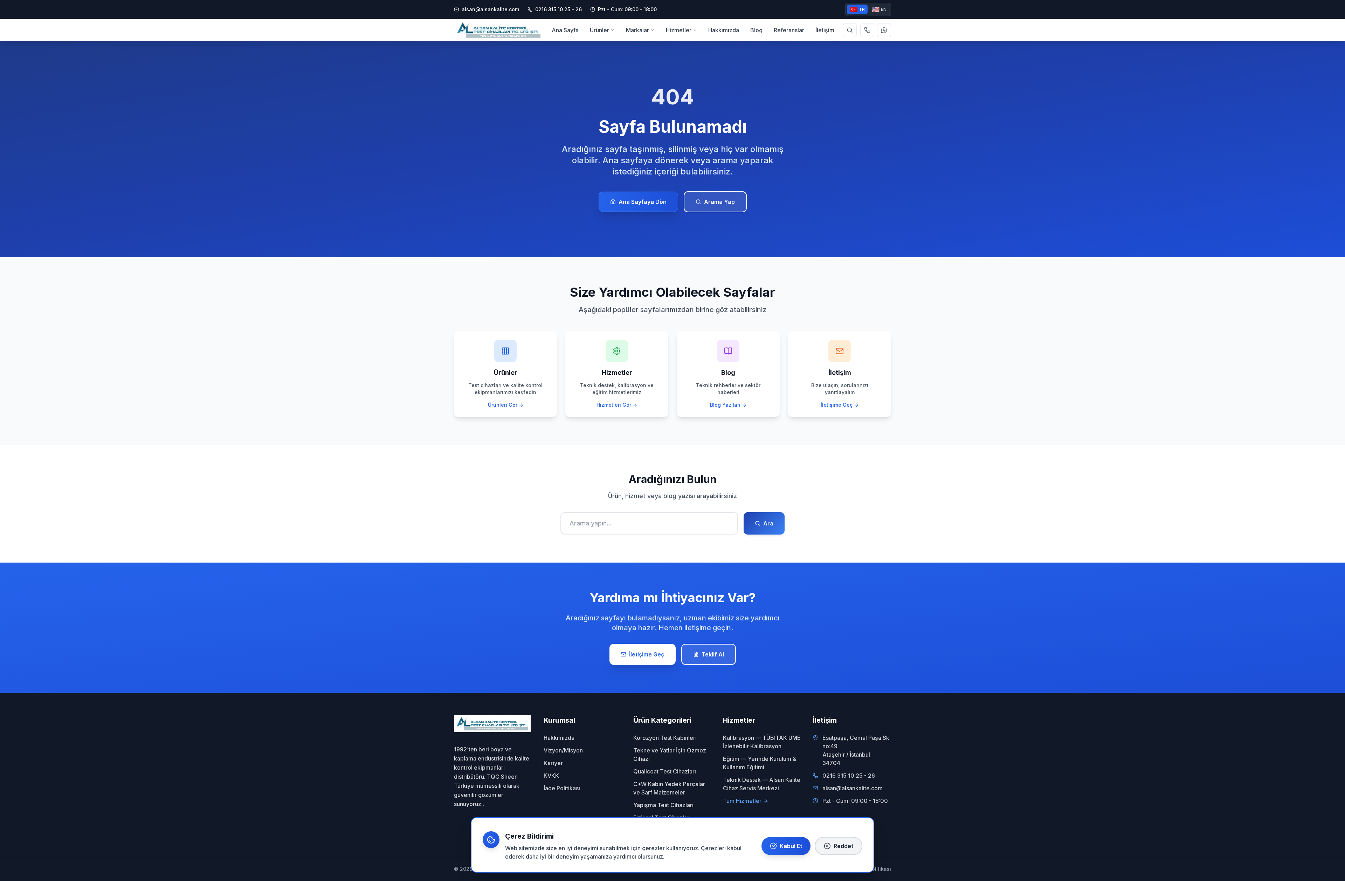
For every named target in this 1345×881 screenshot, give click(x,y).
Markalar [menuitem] (637, 30)
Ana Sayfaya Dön (643, 201)
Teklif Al (713, 654)
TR (857, 9)
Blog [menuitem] (756, 30)
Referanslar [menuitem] (789, 30)
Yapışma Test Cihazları (663, 804)
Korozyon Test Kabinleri (665, 737)
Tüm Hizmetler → (745, 800)
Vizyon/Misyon (563, 750)
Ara (768, 523)
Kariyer (553, 762)
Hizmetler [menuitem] (678, 30)
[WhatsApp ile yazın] (884, 30)
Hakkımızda (559, 737)
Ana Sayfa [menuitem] (565, 30)
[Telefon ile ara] (867, 30)
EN (879, 9)
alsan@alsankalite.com (490, 9)
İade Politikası (562, 788)
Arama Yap (719, 201)
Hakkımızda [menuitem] (723, 30)
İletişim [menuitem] (824, 30)
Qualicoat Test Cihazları (664, 771)
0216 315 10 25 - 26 (848, 775)
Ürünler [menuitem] (599, 30)
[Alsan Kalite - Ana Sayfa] (499, 30)
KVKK (551, 775)
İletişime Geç (646, 654)
